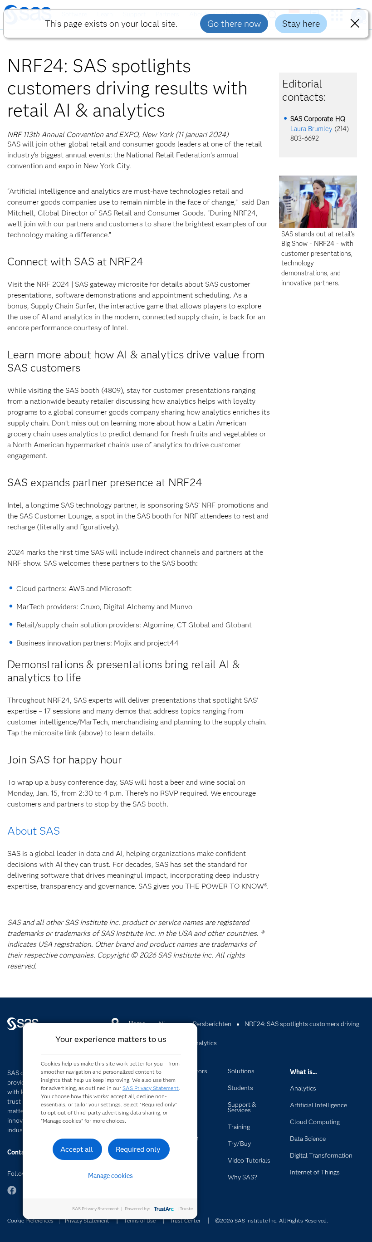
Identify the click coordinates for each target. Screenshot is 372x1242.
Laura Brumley (311, 129)
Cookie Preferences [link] (30, 1220)
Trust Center (185, 1220)
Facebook (11, 1194)
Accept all (76, 1149)
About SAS (33, 830)
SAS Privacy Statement (150, 1088)
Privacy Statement (87, 1220)
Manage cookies (110, 1176)
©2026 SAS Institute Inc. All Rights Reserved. (271, 1220)
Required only (138, 1149)
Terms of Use (140, 1220)
